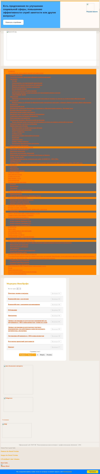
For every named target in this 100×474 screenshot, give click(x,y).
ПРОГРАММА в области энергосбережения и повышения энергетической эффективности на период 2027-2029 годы (46, 163)
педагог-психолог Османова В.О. (20, 225)
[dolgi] (17, 437)
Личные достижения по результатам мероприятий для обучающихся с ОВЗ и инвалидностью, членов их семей (27, 321)
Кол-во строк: (12, 288)
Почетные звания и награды (18, 293)
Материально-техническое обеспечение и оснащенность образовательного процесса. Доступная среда (41, 108)
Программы (12, 315)
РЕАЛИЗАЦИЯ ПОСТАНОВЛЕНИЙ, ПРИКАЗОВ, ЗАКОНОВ (27, 209)
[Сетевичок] (12, 420)
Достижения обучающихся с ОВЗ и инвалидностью (26, 336)
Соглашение (67, 471)
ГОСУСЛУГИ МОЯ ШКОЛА (17, 274)
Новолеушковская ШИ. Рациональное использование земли (27, 266)
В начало (23, 355)
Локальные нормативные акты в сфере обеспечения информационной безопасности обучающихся (40, 242)
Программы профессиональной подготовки (25, 135)
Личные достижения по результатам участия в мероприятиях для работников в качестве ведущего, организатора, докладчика (26, 329)
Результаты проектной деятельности (21, 341)
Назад (30, 355)
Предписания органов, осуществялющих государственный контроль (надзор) (36, 93)
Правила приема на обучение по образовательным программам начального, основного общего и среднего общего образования (51, 102)
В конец (49, 355)
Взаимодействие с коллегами (18, 299)
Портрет (11, 347)
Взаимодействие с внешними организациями (24, 304)
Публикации (12, 310)
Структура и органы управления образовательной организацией (30, 77)
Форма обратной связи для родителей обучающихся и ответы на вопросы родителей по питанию (42, 122)
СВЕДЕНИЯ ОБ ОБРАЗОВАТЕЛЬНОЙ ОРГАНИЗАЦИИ (25, 73)
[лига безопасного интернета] (18, 394)
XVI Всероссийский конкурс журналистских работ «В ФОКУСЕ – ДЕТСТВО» (34, 159)
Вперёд (42, 355)
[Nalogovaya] (18, 411)
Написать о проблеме (13, 22)
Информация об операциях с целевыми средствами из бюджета (30, 155)
